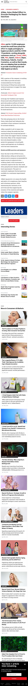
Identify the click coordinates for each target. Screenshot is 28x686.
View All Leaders (14, 220)
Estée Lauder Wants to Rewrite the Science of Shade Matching (10, 253)
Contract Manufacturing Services (8, 241)
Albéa (3, 44)
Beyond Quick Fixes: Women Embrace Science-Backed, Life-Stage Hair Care (14, 590)
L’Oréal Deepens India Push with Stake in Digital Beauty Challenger (14, 396)
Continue (14, 678)
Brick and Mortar (4, 292)
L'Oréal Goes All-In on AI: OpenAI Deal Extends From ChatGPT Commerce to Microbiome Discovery (13, 428)
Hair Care (4, 586)
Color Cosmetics (4, 231)
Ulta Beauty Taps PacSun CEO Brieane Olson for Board (9, 295)
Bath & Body (3, 267)
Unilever (18, 58)
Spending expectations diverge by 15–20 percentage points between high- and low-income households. (13, 532)
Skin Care (4, 325)
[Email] (2, 196)
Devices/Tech (5, 423)
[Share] (5, 196)
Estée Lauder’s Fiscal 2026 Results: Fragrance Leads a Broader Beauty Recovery (9, 235)
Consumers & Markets (12, 9)
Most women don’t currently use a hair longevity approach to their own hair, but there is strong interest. (13, 595)
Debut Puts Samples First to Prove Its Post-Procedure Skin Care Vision (13, 655)
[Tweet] (13, 196)
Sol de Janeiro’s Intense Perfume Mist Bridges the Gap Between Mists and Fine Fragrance (10, 262)
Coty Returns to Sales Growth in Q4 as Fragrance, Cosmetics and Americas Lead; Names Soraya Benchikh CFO (10, 279)
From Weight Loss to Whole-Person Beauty (9, 270)
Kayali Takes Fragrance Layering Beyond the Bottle (10, 287)
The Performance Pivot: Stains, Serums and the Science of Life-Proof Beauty (14, 622)
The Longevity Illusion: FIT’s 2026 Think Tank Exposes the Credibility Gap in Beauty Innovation (12, 362)
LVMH (24, 55)
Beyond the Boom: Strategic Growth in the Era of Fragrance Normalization (14, 494)
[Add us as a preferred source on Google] (16, 196)
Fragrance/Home (4, 258)
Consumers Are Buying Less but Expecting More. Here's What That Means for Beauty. (12, 526)
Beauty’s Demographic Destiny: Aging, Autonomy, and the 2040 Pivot (13, 559)
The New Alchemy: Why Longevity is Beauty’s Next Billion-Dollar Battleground (13, 461)
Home (2, 9)
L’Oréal (18, 55)
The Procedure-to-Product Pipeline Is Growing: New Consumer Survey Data (13, 329)
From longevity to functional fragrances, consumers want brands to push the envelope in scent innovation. (14, 499)
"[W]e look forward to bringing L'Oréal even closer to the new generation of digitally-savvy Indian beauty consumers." (13, 401)
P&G (6, 58)
